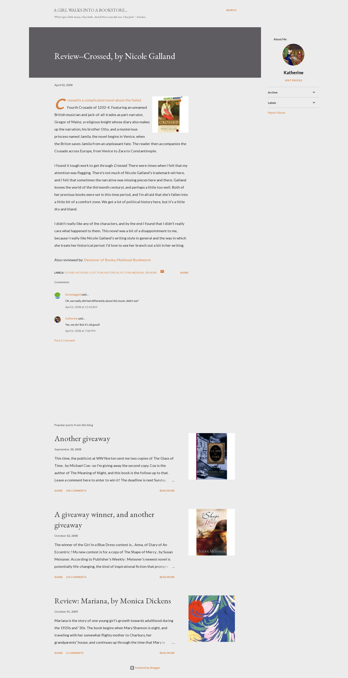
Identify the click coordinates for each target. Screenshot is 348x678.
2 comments (74, 652)
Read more (167, 490)
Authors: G (83, 272)
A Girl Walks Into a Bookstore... (90, 10)
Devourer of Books (99, 260)
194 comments (76, 490)
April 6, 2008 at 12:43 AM (81, 307)
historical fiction (117, 272)
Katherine (71, 318)
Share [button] (184, 272)
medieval (138, 272)
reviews (151, 272)
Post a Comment (64, 340)
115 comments (76, 577)
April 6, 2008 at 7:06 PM (80, 330)
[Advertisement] (115, 378)
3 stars (69, 272)
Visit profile (293, 80)
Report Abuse (276, 112)
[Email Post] (162, 272)
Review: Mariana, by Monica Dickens (112, 600)
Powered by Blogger (147, 667)
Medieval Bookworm (134, 260)
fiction (97, 272)
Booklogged (73, 294)
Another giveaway (82, 438)
